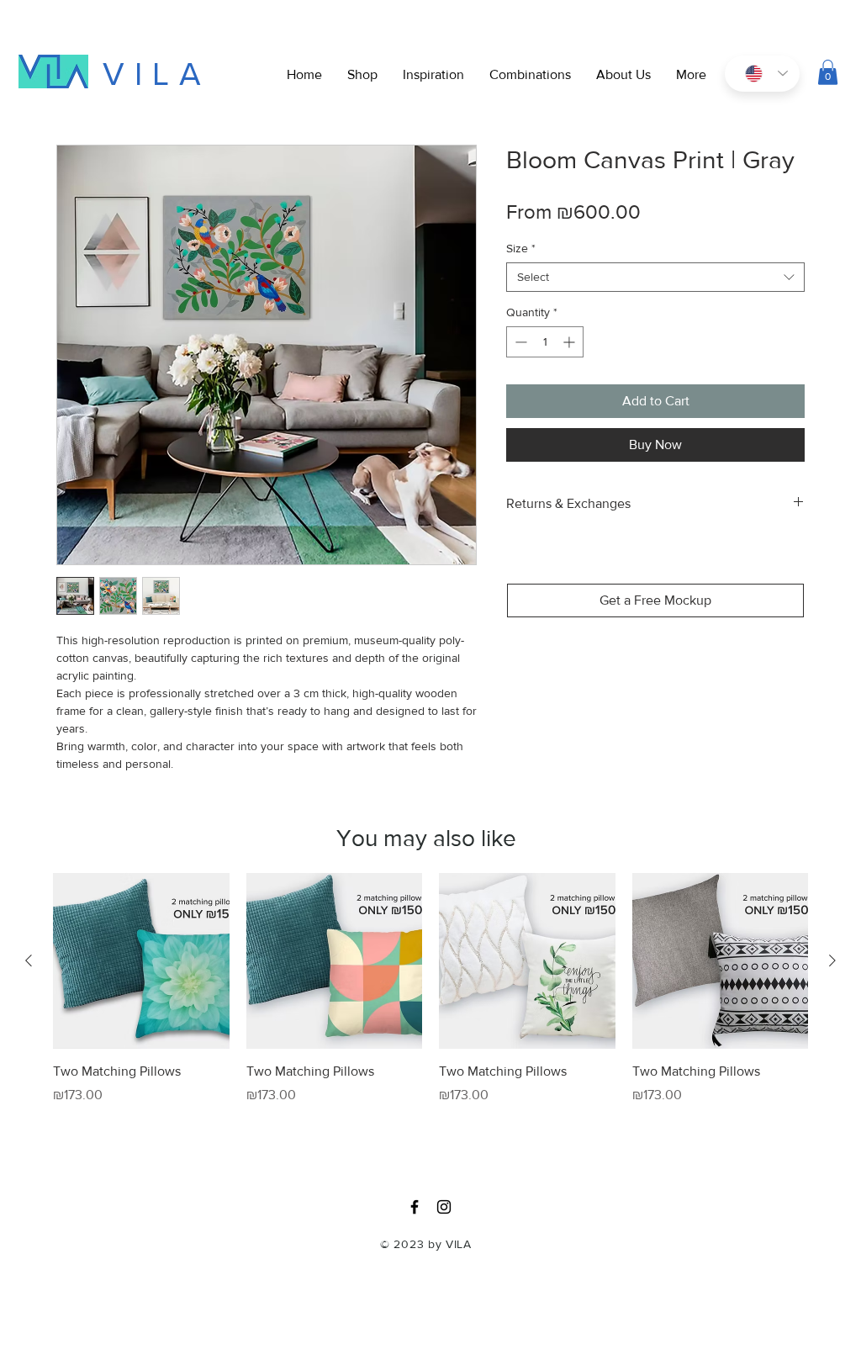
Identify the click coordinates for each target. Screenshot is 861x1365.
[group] (430, 1011)
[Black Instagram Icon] (444, 1207)
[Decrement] (519, 342)
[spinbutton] (545, 342)
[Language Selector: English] (762, 74)
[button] (691, 75)
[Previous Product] (28, 960)
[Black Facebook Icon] (414, 1207)
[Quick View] (141, 961)
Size (521, 248)
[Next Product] (832, 960)
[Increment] (570, 342)
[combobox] (655, 277)
